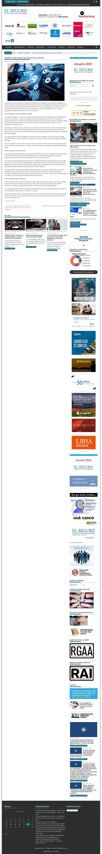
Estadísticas (71, 47)
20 (19, 824)
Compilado (30, 47)
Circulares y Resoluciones (81, 745)
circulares (73, 745)
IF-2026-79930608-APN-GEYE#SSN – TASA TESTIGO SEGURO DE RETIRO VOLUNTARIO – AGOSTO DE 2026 (50, 818)
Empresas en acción (75, 161)
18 (11, 824)
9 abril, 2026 (87, 208)
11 (11, 822)
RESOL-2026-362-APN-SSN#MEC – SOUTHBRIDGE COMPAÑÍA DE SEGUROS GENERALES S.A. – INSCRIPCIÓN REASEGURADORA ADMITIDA (49, 837)
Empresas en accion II (75, 222)
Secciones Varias (19, 47)
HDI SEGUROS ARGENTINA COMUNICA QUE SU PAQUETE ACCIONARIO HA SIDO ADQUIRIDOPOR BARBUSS (18, 207)
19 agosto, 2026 (52, 231)
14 (24, 822)
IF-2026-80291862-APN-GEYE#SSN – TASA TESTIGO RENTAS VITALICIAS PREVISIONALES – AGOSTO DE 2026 (50, 812)
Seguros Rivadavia (91, 184)
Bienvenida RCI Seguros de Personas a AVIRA (54, 206)
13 (19, 822)
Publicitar (61, 47)
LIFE (81, 161)
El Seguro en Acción (19, 61)
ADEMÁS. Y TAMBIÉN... (10, 201)
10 (6, 822)
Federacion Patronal (84, 203)
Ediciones (8, 47)
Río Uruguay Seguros (75, 226)
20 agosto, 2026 (9, 231)
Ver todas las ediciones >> (77, 542)
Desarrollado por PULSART (51, 851)
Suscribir (80, 47)
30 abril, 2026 (87, 187)
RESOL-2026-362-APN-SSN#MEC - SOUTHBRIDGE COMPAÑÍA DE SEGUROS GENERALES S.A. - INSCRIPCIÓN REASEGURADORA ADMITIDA (53, 4)
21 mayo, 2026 (74, 143)
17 (6, 824)
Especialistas (51, 47)
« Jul (5, 834)
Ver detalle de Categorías (83, 105)
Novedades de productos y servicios (78, 163)
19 (15, 824)
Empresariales (40, 47)
